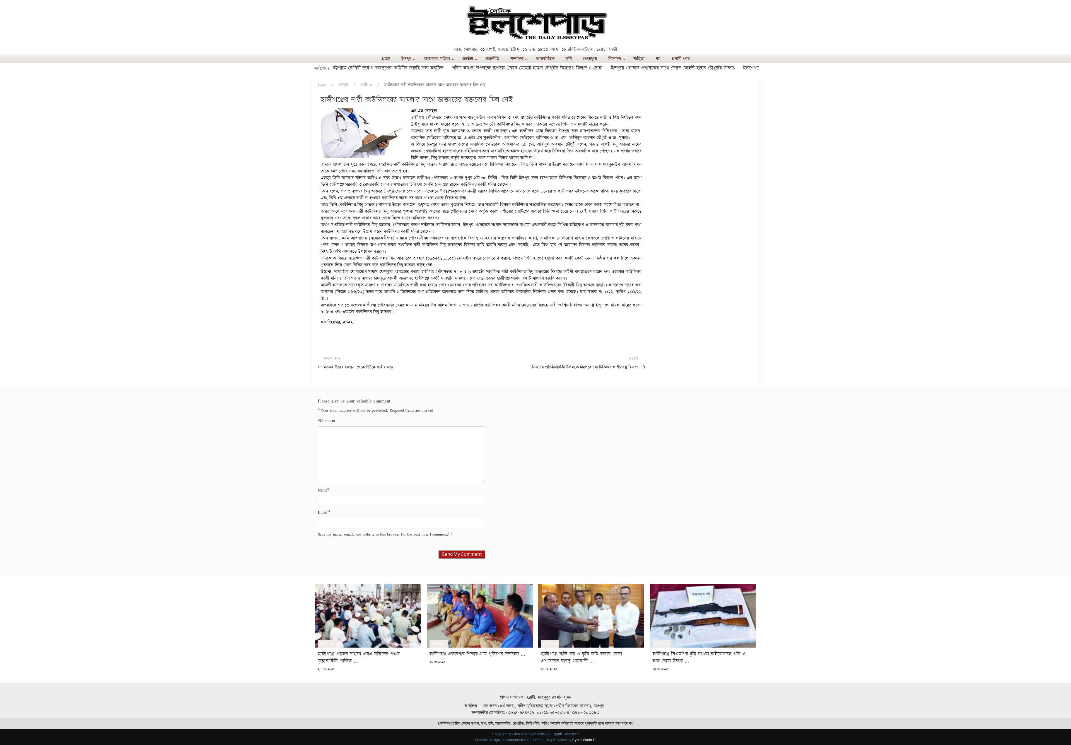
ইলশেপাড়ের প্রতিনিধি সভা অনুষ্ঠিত (746, 67)
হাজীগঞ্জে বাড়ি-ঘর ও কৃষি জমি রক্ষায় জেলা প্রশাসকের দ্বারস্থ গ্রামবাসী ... (581, 657)
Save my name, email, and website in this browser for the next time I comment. (383, 534)
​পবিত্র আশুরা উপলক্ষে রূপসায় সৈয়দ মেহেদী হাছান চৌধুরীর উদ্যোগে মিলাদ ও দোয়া (498, 67)
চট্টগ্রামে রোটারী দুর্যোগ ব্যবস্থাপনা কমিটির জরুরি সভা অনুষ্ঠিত (360, 67)
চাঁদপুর (343, 85)
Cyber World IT (584, 740)
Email (322, 512)
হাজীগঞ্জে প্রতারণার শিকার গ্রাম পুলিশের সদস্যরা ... (477, 653)
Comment (326, 420)
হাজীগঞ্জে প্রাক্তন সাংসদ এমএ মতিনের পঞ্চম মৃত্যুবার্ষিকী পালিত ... (359, 657)
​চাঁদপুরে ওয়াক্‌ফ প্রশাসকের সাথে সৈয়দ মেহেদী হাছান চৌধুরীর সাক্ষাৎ (644, 67)
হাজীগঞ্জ (366, 85)
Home (322, 85)
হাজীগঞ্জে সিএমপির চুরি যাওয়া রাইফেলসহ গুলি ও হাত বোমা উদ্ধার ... (699, 657)
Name (322, 490)
